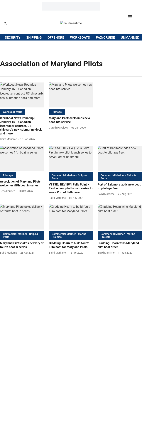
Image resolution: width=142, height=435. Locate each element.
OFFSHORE (56, 37)
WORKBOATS (80, 37)
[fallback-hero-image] (22, 94)
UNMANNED (130, 37)
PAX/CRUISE (105, 37)
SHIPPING (34, 37)
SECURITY (12, 37)
